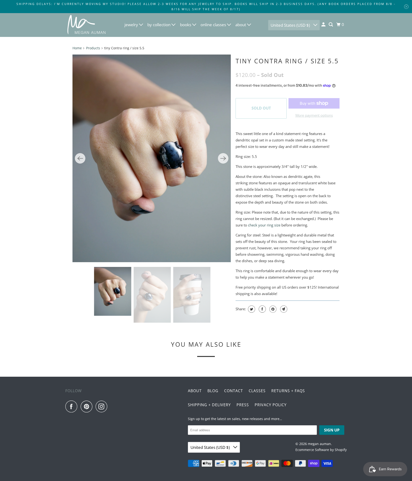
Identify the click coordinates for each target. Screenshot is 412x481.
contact (233, 390)
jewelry (131, 24)
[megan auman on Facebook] (72, 406)
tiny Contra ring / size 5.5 (287, 61)
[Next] (223, 158)
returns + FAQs (288, 390)
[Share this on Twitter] (251, 309)
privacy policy (271, 404)
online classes (214, 24)
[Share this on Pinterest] (272, 309)
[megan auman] (86, 25)
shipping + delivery (209, 404)
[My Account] (323, 24)
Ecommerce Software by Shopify (321, 449)
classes (257, 390)
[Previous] (80, 158)
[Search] (331, 24)
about (241, 24)
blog (212, 390)
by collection (159, 24)
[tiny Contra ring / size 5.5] (151, 158)
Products (93, 48)
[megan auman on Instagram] (103, 406)
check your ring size (264, 225)
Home (77, 48)
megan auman (319, 443)
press (243, 404)
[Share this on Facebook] (262, 309)
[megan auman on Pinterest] (88, 406)
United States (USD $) (291, 25)
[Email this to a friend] (283, 309)
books (186, 24)
